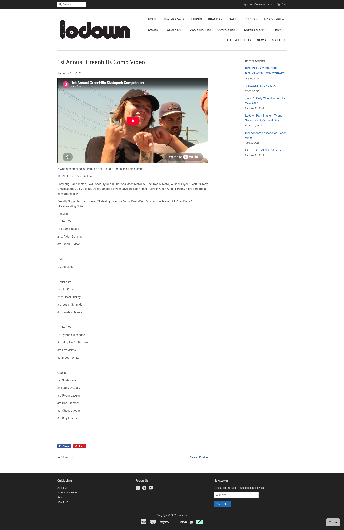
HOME (152, 19)
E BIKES (196, 19)
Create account (263, 4)
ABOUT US (279, 40)
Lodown (182, 515)
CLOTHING (174, 29)
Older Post (67, 457)
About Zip (62, 502)
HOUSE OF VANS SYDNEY (263, 150)
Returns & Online (67, 492)
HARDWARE (273, 19)
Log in (245, 4)
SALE (233, 19)
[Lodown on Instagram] (144, 488)
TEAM (277, 29)
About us (62, 487)
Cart (284, 4)
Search (61, 497)
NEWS (261, 40)
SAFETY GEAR (254, 29)
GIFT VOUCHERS (239, 40)
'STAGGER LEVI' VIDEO (260, 86)
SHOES (153, 29)
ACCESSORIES (200, 29)
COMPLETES (226, 29)
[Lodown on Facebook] (138, 488)
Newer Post (197, 457)
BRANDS (214, 19)
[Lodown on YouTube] (151, 488)
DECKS (250, 19)
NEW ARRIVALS (174, 19)
